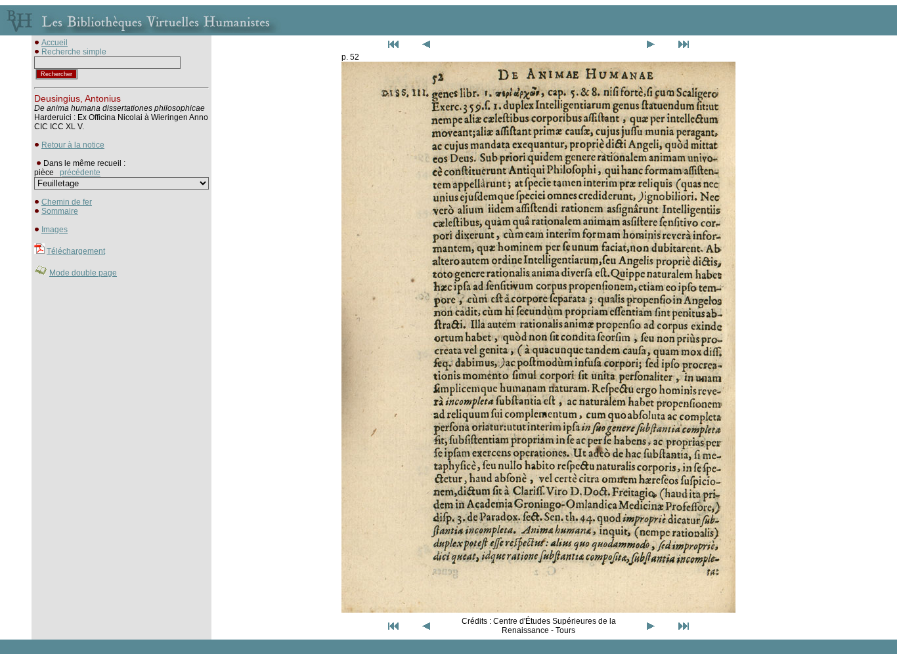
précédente (80, 172)
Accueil (54, 42)
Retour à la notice (72, 145)
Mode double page (83, 272)
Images (54, 229)
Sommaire (59, 211)
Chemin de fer (66, 202)
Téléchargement (76, 251)
